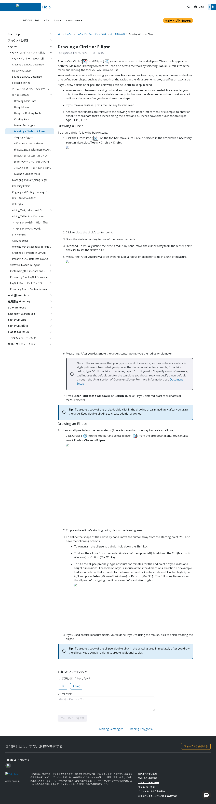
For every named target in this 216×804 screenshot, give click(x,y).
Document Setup (21, 70)
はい (63, 686)
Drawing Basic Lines (25, 101)
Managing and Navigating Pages (29, 179)
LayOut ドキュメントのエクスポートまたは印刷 (29, 283)
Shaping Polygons (24, 137)
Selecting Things (21, 82)
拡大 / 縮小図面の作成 (24, 198)
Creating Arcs (21, 119)
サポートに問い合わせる (178, 20)
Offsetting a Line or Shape (28, 143)
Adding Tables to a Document (28, 216)
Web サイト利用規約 (147, 778)
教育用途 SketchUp (19, 301)
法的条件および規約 (147, 773)
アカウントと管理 (18, 40)
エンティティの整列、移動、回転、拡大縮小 (33, 222)
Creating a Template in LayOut (29, 252)
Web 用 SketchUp (18, 295)
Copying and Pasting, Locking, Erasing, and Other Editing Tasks (33, 192)
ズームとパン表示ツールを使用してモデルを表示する (33, 88)
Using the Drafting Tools (27, 113)
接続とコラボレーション (22, 344)
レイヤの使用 (19, 234)
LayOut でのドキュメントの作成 (27, 52)
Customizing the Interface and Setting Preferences (29, 271)
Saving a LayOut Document (27, 76)
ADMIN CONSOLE (73, 20)
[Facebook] (8, 765)
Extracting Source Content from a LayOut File (32, 289)
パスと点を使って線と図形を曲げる (33, 167)
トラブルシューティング (22, 338)
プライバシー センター (148, 782)
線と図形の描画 (20, 94)
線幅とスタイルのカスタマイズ (30, 155)
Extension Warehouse (21, 313)
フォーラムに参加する (196, 746)
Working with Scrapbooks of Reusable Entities (33, 246)
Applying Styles (20, 240)
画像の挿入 (18, 204)
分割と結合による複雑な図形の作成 (33, 149)
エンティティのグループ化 (26, 228)
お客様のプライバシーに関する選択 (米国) (157, 795)
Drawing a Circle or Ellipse (29, 131)
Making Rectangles (24, 125)
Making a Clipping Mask (27, 173)
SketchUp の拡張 (18, 325)
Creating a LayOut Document (28, 64)
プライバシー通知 (146, 786)
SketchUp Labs (17, 319)
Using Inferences (23, 107)
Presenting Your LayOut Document (29, 277)
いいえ (76, 686)
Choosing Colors (21, 186)
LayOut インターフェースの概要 (29, 58)
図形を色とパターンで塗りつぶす (32, 161)
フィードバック (65, 693)
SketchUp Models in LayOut (25, 264)
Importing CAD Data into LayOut (30, 258)
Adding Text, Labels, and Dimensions (30, 210)
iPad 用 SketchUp (18, 331)
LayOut (12, 46)
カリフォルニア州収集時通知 (151, 791)
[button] (206, 795)
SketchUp (14, 34)
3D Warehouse (17, 307)
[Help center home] (59, 34)
